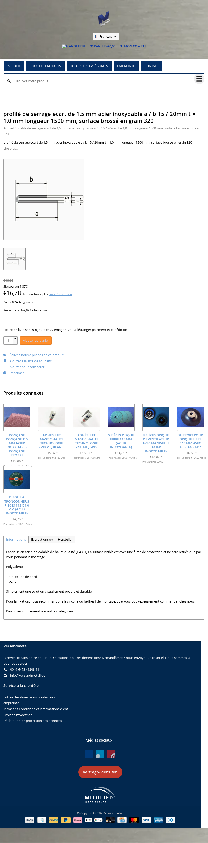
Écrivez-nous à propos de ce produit (36, 355)
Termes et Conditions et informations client (35, 709)
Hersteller (65, 539)
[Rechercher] (9, 81)
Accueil (14, 66)
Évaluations (42, 539)
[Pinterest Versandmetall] (100, 754)
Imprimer (16, 373)
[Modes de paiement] (30, 819)
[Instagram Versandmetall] (111, 754)
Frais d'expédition (60, 294)
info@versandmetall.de (27, 675)
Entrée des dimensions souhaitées (29, 697)
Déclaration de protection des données (32, 720)
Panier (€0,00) (104, 46)
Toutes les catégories (89, 66)
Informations (16, 539)
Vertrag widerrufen (100, 772)
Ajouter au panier (36, 340)
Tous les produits (45, 66)
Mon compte (134, 46)
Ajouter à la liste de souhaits (30, 361)
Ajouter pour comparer (26, 367)
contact (151, 66)
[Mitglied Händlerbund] (100, 794)
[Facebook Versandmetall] (89, 754)
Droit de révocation (17, 715)
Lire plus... (10, 148)
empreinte (126, 66)
